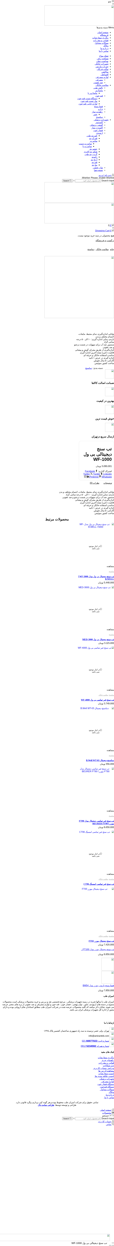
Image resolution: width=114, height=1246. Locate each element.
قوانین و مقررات (100, 40)
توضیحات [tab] (107, 483)
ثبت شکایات (108, 1065)
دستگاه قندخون (107, 1087)
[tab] (107, 483)
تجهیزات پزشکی (101, 120)
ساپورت (93, 141)
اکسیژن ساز (97, 128)
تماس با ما (103, 51)
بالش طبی (98, 88)
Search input (107, 180)
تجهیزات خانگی (101, 64)
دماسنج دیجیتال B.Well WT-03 (100, 760)
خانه (112, 249)
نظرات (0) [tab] (94, 483)
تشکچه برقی (102, 58)
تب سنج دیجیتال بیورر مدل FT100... (97, 949)
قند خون (99, 96)
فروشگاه (104, 35)
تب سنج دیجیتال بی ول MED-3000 (98, 639)
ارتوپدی (99, 133)
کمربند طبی (91, 135)
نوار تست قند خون (88, 101)
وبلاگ (105, 45)
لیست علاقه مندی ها (104, 1076)
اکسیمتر (99, 122)
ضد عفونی (98, 82)
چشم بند (93, 149)
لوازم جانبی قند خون (88, 104)
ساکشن (104, 72)
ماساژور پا (92, 93)
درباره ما (104, 48)
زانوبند (94, 157)
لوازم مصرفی (102, 77)
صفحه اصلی (102, 32)
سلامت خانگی (102, 85)
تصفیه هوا (98, 170)
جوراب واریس (102, 66)
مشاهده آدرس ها (106, 1071)
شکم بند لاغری (90, 151)
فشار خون (98, 130)
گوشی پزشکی (96, 125)
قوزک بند (93, 138)
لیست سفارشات (106, 1073)
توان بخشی (98, 167)
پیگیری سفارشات (100, 38)
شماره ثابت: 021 (95, 1041)
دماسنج (99, 117)
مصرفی (99, 80)
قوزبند (94, 162)
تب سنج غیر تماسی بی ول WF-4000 (97, 700)
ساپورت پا (87, 146)
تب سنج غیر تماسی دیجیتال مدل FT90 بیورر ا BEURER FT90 (96, 822)
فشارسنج (98, 106)
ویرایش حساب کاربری (103, 1068)
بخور (95, 114)
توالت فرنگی (102, 69)
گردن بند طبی (91, 154)
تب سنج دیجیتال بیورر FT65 (101, 941)
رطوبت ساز (97, 112)
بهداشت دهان (102, 61)
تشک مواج (103, 56)
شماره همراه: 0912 (95, 1046)
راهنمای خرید (107, 1060)
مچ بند (94, 165)
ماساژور (99, 90)
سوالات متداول (101, 43)
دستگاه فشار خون (105, 1084)
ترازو (100, 109)
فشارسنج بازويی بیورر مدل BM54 (98, 985)
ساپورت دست (85, 143)
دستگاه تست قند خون (87, 98)
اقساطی (104, 74)
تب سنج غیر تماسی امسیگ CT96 (99, 884)
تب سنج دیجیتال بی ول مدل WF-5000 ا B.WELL (96, 577)
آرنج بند (94, 159)
